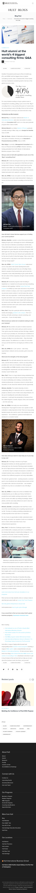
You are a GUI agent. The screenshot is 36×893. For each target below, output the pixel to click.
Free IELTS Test (6, 825)
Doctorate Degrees (7, 802)
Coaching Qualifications (8, 805)
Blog (3, 818)
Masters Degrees (6, 798)
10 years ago (12, 61)
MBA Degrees (6, 800)
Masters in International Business (10, 651)
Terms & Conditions (28, 887)
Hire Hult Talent (6, 785)
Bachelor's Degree (7, 796)
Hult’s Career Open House (18, 264)
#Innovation (13, 728)
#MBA (28, 728)
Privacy (17, 887)
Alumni (4, 758)
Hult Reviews (5, 820)
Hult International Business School (16, 861)
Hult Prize (4, 830)
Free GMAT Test (6, 823)
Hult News (7, 61)
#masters (21, 728)
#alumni (5, 68)
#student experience (7, 731)
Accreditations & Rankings (9, 766)
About (3, 756)
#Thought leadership (20, 731)
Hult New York (6, 851)
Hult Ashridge (6, 853)
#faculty (5, 728)
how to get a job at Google (19, 607)
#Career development (16, 68)
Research (4, 760)
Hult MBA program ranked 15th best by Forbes (17, 637)
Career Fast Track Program (25, 600)
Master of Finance (22, 128)
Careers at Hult (6, 764)
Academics (5, 708)
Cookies (21, 887)
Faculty (4, 762)
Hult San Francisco (7, 844)
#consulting (27, 68)
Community (9, 18)
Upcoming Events (7, 780)
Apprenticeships (6, 807)
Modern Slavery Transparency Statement (18, 889)
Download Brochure (7, 782)
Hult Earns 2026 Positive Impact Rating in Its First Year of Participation (17, 866)
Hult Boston (5, 841)
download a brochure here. (21, 615)
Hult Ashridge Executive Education (11, 828)
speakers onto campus (19, 312)
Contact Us (5, 778)
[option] (17, 697)
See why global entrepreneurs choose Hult (13, 603)
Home (4, 18)
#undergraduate (6, 734)
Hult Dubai (5, 848)
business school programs (20, 646)
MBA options (10, 649)
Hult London (5, 846)
